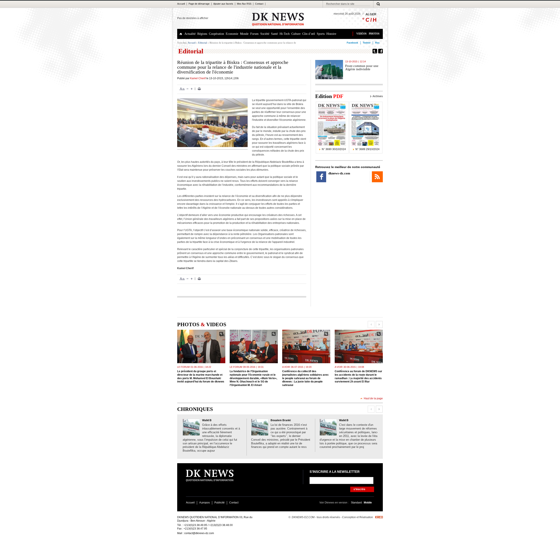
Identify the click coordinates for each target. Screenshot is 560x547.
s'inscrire (359, 489)
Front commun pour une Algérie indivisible (361, 67)
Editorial (202, 42)
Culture (296, 33)
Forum (254, 33)
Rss (377, 42)
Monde (244, 33)
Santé (274, 33)
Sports (321, 33)
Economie (232, 33)
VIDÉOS (361, 33)
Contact (259, 3)
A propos (204, 502)
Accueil (181, 3)
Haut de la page (373, 398)
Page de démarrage (199, 3)
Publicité (219, 502)
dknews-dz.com (339, 173)
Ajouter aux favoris (223, 3)
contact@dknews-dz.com (199, 533)
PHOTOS (374, 33)
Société (264, 33)
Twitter (367, 42)
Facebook (352, 42)
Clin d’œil (308, 33)
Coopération (216, 33)
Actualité (190, 33)
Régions (202, 33)
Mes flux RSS (244, 3)
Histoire (331, 33)
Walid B (207, 420)
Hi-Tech (285, 33)
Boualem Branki (281, 420)
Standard (356, 502)
